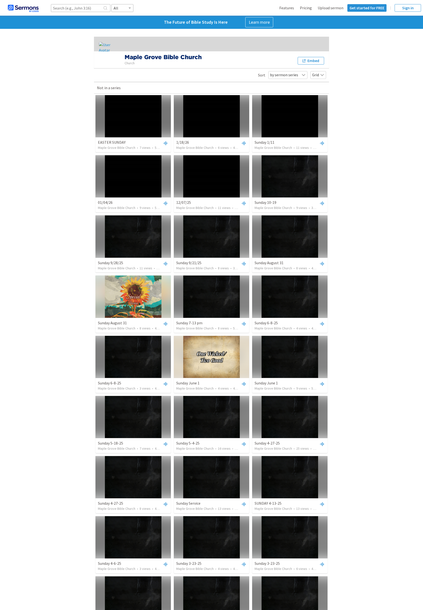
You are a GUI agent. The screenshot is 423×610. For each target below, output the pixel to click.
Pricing (306, 7)
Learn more (259, 22)
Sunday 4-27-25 (267, 443)
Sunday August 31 (269, 262)
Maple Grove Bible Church (116, 147)
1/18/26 (182, 142)
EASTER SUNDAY (112, 142)
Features (286, 7)
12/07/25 (183, 202)
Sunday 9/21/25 (188, 262)
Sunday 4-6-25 (109, 563)
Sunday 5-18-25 (110, 443)
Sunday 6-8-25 (266, 322)
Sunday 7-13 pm (189, 322)
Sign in (408, 7)
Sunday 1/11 (264, 142)
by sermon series (284, 74)
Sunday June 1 (188, 383)
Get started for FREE (367, 7)
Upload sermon (330, 7)
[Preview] (164, 143)
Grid (315, 74)
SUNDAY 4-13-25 (268, 503)
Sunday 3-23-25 (188, 563)
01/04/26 (105, 202)
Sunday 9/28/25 (110, 262)
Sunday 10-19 (265, 202)
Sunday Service (188, 503)
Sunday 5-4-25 (188, 443)
